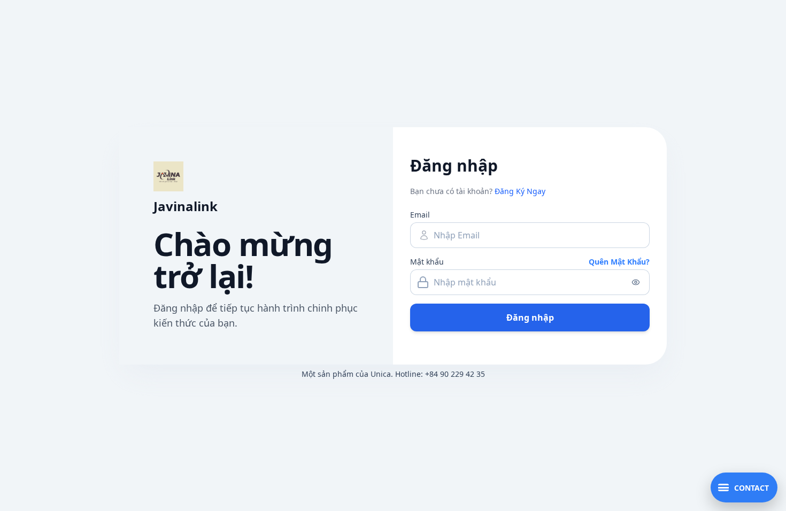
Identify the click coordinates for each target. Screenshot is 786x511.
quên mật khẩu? (619, 262)
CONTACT (751, 488)
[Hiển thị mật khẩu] (635, 282)
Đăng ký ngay (520, 191)
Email (420, 215)
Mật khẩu (427, 262)
